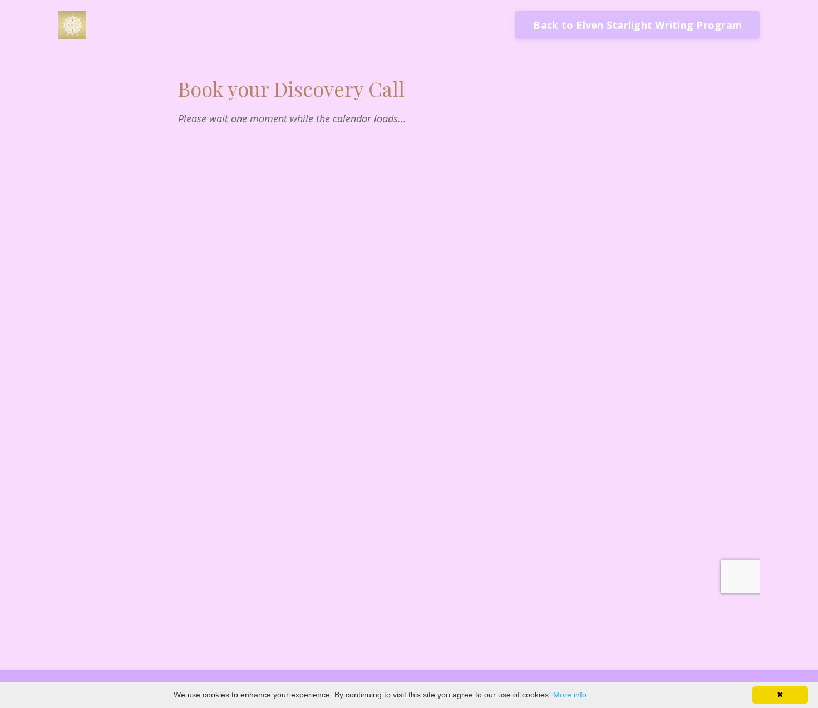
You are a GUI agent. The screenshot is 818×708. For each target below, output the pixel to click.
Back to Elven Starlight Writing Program (637, 25)
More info (570, 694)
